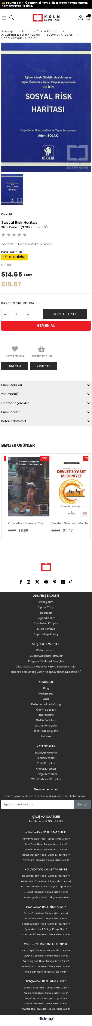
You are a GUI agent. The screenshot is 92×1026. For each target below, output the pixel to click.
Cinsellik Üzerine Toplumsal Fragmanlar (24, 523)
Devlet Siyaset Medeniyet (68, 523)
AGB (46, 699)
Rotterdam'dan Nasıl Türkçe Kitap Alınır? (46, 886)
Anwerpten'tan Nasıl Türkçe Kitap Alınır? (46, 1009)
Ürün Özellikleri (11, 385)
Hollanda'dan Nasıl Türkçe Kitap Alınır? (46, 876)
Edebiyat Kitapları (46, 752)
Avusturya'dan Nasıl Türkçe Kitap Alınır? (46, 950)
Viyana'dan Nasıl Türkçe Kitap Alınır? (46, 955)
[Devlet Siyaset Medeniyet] (68, 487)
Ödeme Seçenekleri (15, 403)
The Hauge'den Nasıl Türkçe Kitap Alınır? (46, 897)
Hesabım (46, 612)
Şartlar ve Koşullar (46, 725)
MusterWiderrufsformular (46, 655)
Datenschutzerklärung (46, 704)
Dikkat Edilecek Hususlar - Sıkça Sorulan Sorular (46, 666)
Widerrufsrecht (46, 650)
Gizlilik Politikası (46, 720)
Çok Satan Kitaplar (46, 623)
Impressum (46, 714)
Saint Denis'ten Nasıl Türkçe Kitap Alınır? (46, 934)
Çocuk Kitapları (46, 768)
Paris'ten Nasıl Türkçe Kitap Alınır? (46, 918)
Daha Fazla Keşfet (13, 421)
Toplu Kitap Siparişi (46, 634)
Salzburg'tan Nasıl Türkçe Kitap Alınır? (46, 961)
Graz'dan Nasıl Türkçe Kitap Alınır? (46, 971)
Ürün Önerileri (10, 412)
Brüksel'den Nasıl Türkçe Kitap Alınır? (46, 993)
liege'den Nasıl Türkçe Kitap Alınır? (46, 998)
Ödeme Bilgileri (46, 709)
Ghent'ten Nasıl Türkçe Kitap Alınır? (46, 1003)
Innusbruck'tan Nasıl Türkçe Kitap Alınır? (46, 966)
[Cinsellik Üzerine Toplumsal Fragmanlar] (24, 487)
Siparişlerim (46, 602)
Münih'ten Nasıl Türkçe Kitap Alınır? (46, 849)
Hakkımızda (46, 693)
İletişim (46, 736)
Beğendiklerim (46, 618)
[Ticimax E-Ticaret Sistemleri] (46, 1019)
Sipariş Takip (46, 607)
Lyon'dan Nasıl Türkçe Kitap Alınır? (46, 929)
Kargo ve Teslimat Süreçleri (46, 661)
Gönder (82, 804)
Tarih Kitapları (46, 763)
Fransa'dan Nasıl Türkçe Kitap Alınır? (46, 913)
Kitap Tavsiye (46, 628)
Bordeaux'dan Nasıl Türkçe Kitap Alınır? (46, 924)
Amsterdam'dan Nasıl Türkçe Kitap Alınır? (46, 881)
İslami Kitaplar (46, 758)
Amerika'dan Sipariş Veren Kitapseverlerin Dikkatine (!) (46, 671)
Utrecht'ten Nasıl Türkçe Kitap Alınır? (46, 892)
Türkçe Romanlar (46, 774)
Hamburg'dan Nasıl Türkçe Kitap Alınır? (46, 854)
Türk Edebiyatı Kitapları (46, 779)
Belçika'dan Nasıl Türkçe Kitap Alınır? (46, 987)
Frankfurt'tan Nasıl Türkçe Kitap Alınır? (46, 860)
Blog (46, 688)
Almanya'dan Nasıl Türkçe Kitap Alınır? (46, 838)
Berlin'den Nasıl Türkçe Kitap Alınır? (46, 844)
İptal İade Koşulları (46, 730)
